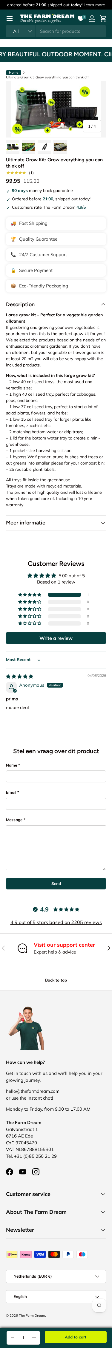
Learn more (94, 4)
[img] (19, 676)
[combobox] (56, 31)
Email (11, 792)
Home (13, 72)
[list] (56, 109)
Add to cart (75, 1337)
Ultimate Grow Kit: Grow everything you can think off (47, 77)
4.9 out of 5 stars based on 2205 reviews (56, 922)
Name (11, 765)
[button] (30, 595)
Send (56, 883)
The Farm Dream (32, 1315)
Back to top (56, 980)
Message (14, 819)
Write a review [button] (56, 638)
